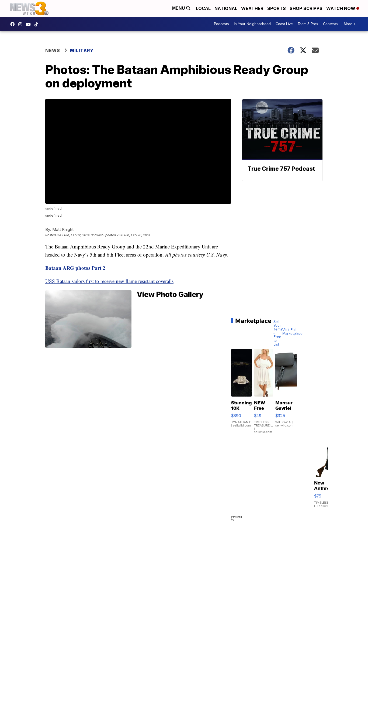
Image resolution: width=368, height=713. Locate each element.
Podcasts (221, 24)
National (225, 8)
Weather (252, 8)
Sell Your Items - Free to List (277, 333)
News (52, 50)
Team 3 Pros (308, 24)
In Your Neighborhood (252, 24)
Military (81, 50)
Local (203, 8)
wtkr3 (21, 24)
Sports (276, 8)
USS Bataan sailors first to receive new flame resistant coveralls (109, 281)
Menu (179, 8)
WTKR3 (13, 24)
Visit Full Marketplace (292, 332)
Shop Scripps (306, 8)
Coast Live (284, 24)
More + (349, 24)
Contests (330, 24)
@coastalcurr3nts (37, 24)
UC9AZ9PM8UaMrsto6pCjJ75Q (29, 24)
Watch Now (341, 8)
